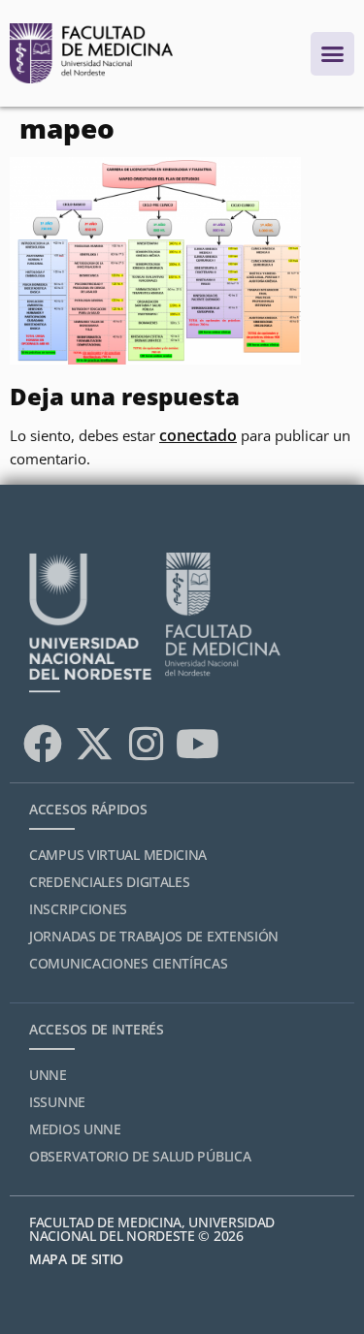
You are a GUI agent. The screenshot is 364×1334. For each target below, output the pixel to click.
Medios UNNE (75, 1129)
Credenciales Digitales (109, 882)
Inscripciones (78, 909)
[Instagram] (145, 743)
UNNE (48, 1074)
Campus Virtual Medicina (118, 854)
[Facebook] (42, 743)
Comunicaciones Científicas (128, 963)
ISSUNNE (57, 1102)
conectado (198, 435)
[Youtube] (197, 743)
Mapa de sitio (76, 1259)
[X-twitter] (94, 743)
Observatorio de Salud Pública (139, 1156)
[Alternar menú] (332, 54)
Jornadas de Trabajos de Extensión (154, 936)
